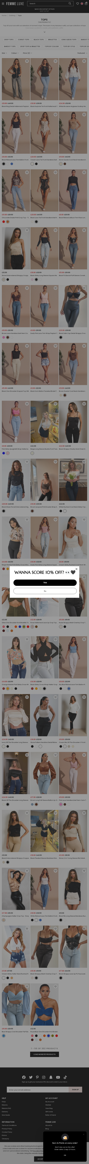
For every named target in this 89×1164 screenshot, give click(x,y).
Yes (45, 582)
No (45, 591)
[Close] (76, 569)
